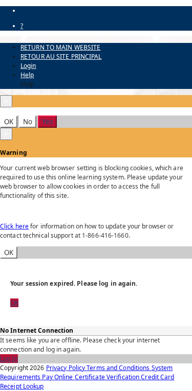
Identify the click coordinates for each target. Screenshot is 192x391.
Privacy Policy (66, 367)
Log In (9, 358)
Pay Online (58, 377)
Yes (47, 121)
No (27, 121)
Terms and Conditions (119, 367)
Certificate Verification (108, 377)
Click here (14, 226)
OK (8, 121)
